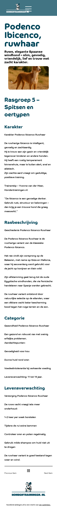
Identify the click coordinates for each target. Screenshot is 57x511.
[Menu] (28, 9)
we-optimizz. (45, 504)
